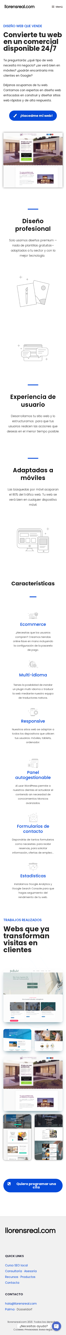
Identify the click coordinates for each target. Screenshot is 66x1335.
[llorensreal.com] (19, 7)
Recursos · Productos (20, 1277)
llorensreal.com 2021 (20, 1322)
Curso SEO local (16, 1265)
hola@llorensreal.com (21, 1304)
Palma (10, 1309)
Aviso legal (45, 1329)
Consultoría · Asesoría (21, 1271)
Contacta (12, 1283)
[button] (33, 116)
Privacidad (31, 1329)
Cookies (18, 1329)
